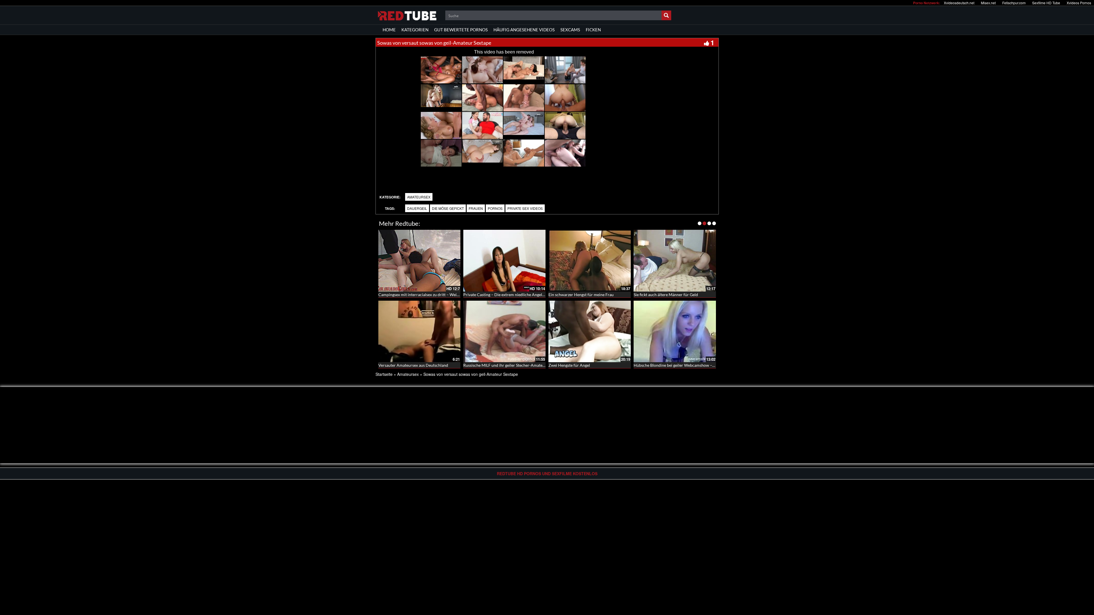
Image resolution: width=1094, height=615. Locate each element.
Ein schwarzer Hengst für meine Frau (581, 294)
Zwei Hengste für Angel (569, 365)
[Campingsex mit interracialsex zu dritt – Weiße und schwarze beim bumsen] (419, 261)
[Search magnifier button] (666, 15)
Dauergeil (417, 208)
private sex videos (525, 208)
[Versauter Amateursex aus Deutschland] (419, 331)
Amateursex (418, 196)
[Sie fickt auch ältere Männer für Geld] (675, 261)
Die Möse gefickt (448, 208)
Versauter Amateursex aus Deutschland (413, 365)
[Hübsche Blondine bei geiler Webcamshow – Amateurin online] (675, 331)
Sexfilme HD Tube (1046, 2)
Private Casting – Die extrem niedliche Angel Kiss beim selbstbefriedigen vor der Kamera (541, 294)
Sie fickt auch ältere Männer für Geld (666, 294)
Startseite (384, 374)
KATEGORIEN (414, 29)
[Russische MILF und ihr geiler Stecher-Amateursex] (504, 331)
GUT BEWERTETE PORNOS (461, 29)
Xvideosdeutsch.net (959, 2)
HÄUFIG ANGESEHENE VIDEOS (524, 29)
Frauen (476, 208)
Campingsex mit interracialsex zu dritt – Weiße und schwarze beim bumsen (444, 294)
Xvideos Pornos (1079, 2)
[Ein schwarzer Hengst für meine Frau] (589, 261)
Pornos (495, 208)
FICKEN (593, 29)
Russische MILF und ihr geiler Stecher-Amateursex (507, 365)
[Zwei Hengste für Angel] (589, 331)
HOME (389, 29)
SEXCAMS (570, 29)
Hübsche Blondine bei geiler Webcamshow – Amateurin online (689, 365)
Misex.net (988, 2)
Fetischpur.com (1014, 2)
